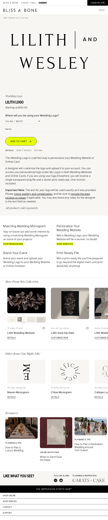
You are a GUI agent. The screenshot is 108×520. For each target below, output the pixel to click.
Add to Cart (19, 141)
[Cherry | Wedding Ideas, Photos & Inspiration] (43, 3)
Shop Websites (65, 244)
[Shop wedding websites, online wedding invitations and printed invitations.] (10, 3)
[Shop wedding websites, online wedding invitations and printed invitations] (20, 10)
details (11, 337)
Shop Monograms (13, 244)
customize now (59, 337)
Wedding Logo (14, 18)
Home (5, 18)
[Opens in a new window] (87, 328)
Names (8, 129)
